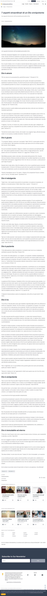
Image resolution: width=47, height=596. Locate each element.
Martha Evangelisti (36, 498)
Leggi (23, 4)
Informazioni (36, 4)
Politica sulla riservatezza (28, 589)
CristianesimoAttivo (8, 21)
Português (25, 534)
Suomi (2, 535)
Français (36, 532)
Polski (13, 534)
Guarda (26, 4)
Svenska (14, 535)
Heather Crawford (5, 498)
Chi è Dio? (11, 471)
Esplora (30, 4)
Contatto (38, 1)
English (13, 532)
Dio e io (3, 471)
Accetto (3, 594)
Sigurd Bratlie (20, 498)
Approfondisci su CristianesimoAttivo (14, 582)
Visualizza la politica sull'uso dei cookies (36, 592)
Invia (38, 560)
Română (36, 534)
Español (25, 532)
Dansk (2, 532)
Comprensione (9, 6)
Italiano (2, 534)
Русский (25, 535)
